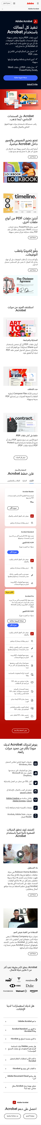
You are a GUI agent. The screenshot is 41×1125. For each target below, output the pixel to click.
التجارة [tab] (24, 480)
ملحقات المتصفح (26, 792)
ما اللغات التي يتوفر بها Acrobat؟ (24, 1068)
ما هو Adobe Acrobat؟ (27, 1021)
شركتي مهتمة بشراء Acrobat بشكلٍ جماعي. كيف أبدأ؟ (24, 1087)
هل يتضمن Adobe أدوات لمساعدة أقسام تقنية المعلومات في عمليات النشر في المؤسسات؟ (22, 1049)
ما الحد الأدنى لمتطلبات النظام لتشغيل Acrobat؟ (23, 1060)
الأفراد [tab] (31, 480)
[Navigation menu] (38, 3)
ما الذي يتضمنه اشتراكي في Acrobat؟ (23, 1039)
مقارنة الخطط (32, 84)
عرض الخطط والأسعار (20, 730)
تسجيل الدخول (6, 3)
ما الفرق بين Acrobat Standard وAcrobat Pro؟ (24, 1030)
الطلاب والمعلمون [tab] (13, 480)
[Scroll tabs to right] (39, 481)
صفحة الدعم (30, 1116)
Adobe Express (19, 801)
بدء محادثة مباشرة (12, 1116)
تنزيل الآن (13, 508)
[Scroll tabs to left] (1, 481)
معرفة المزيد (33, 157)
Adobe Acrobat (33, 9)
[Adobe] (30, 3)
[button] (14, 3)
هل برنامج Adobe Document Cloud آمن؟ (21, 1077)
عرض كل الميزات (20, 457)
